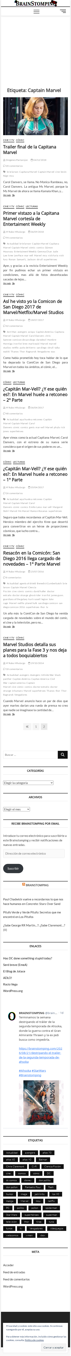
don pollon (12, 1187)
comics (40, 247)
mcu (11, 175)
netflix (15, 347)
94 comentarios (14, 237)
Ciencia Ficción (52, 1166)
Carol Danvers (36, 335)
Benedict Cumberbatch (49, 583)
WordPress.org (13, 991)
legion (44, 599)
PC (7, 1207)
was (53, 351)
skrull (40, 259)
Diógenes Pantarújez (16, 159)
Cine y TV (8, 140)
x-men (29, 1235)
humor (9, 1194)
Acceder (8, 1265)
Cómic (20, 140)
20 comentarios (14, 165)
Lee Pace (18, 255)
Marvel (38, 255)
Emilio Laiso (35, 507)
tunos (9, 1228)
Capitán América (45, 331)
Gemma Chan (44, 251)
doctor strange (20, 595)
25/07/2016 (37, 571)
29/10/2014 (37, 663)
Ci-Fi (34, 1166)
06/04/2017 (37, 407)
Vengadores (43, 351)
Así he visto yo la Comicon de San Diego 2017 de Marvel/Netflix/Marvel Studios (33, 306)
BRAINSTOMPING (37, 885)
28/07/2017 (37, 319)
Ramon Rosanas (39, 510)
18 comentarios (14, 669)
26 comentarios (14, 493)
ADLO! (7, 978)
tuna (51, 1221)
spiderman (51, 1207)
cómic (32, 247)
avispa (31, 331)
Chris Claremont (15, 1166)
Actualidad (13, 243)
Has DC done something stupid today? (27, 958)
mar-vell (28, 255)
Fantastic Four (33, 1187)
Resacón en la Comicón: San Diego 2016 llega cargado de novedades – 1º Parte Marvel (31, 558)
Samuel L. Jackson (26, 259)
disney (27, 1180)
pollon (34, 1207)
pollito (20, 1207)
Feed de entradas (14, 1272)
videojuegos (56, 1228)
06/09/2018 (37, 231)
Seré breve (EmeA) (15, 964)
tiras (38, 1221)
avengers (22, 331)
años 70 (47, 1152)
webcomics (12, 1235)
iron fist (17, 343)
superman (51, 1214)
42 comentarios (14, 325)
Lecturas (32, 206)
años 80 (10, 1159)
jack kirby (40, 1194)
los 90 (55, 1194)
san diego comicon (48, 603)
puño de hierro (28, 347)
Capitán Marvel (40, 243)
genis (32, 427)
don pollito (44, 1180)
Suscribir (13, 868)
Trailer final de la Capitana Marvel (29, 149)
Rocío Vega (10, 984)
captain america (16, 682)
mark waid (33, 343)
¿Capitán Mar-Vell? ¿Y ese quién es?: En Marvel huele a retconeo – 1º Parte (35, 473)
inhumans (17, 690)
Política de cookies (34, 1340)
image (24, 1194)
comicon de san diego (23, 339)
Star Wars (11, 1214)
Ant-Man (11, 331)
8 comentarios (13, 577)
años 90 (26, 1159)
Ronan (12, 259)
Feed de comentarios (16, 1279)
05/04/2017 (37, 487)
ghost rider (35, 595)
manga (9, 1200)
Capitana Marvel (28, 171)
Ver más (11, 195)
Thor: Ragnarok (28, 351)
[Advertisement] (35, 45)
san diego (42, 347)
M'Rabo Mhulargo (15, 231)
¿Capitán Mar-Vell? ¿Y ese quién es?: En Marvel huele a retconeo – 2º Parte (35, 394)
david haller (40, 591)
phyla (57, 427)
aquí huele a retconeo (31, 419)
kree (10, 255)
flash (50, 1187)
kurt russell (34, 599)
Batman (43, 1159)
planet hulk (31, 603)
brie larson (12, 171)
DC (49, 1173)
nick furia (53, 255)
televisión (11, 1221)
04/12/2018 (39, 159)
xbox (42, 1235)
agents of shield (28, 583)
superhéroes (50, 259)
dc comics (11, 1180)
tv (47, 607)
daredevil (41, 339)
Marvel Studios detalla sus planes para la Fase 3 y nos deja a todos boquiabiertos (35, 649)
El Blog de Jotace (14, 971)
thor (42, 607)
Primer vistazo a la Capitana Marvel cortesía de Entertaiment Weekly (31, 218)
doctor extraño (41, 686)
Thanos (15, 351)
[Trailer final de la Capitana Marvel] (35, 116)
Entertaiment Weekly (25, 251)
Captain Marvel (46, 171)
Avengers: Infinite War (42, 674)
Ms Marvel (23, 510)
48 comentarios (14, 413)
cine (57, 171)
